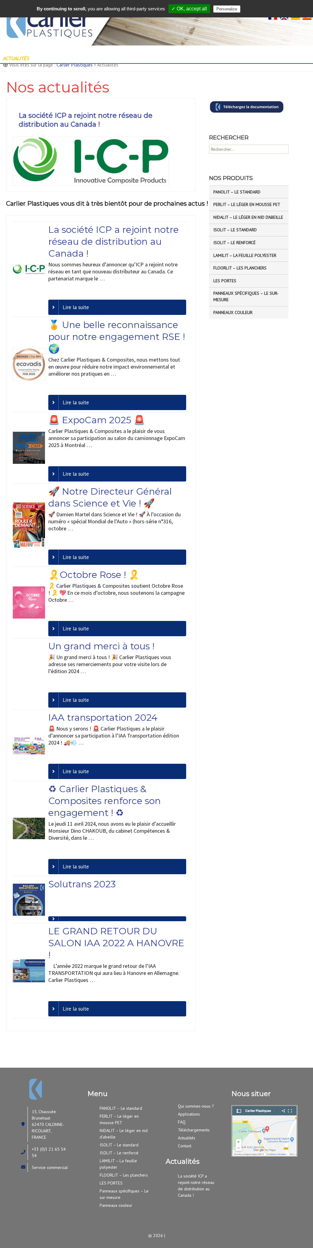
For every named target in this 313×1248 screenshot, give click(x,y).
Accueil (25, 50)
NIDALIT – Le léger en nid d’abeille (248, 217)
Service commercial (50, 1167)
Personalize (226, 9)
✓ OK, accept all (189, 8)
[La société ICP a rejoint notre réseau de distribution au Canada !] (91, 160)
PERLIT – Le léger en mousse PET (246, 204)
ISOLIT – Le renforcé (234, 242)
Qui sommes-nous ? (75, 50)
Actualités (186, 1138)
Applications (178, 50)
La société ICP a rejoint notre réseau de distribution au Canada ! (86, 119)
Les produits (132, 50)
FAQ (182, 1122)
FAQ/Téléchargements (235, 50)
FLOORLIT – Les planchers (240, 268)
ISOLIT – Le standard (235, 230)
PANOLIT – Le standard (236, 192)
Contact (53, 58)
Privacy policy (262, 8)
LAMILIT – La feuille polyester (244, 255)
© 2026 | (156, 1235)
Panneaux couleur (232, 312)
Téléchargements (194, 1130)
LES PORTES (224, 280)
